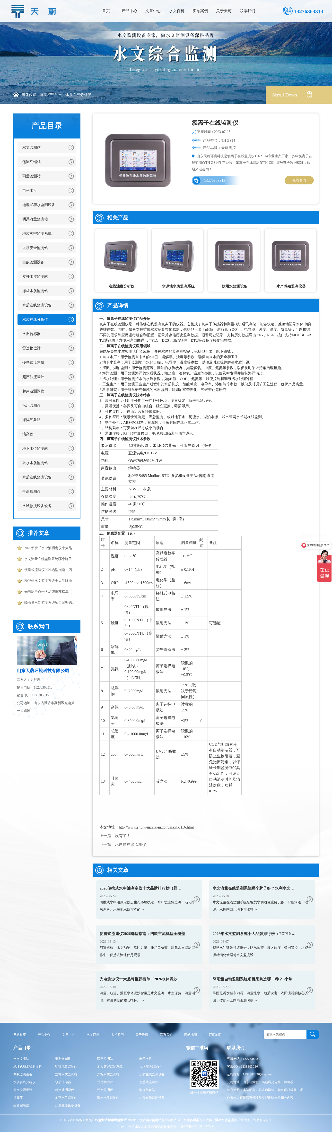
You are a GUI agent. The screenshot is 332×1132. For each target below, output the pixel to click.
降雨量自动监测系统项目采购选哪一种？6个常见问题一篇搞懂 (50, 603)
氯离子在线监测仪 (121, 318)
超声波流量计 (33, 377)
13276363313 (214, 180)
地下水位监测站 (35, 448)
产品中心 (129, 11)
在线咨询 (299, 180)
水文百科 (176, 11)
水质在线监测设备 (37, 305)
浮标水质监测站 (35, 291)
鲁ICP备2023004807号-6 (197, 1126)
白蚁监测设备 (33, 262)
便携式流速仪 (33, 362)
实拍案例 (200, 11)
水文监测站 (31, 147)
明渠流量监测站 (35, 219)
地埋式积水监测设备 (38, 205)
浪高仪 (27, 434)
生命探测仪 (31, 491)
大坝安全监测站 (35, 248)
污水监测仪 (31, 405)
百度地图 (215, 1035)
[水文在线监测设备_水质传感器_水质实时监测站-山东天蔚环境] (35, 10)
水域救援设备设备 (37, 506)
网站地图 (190, 1035)
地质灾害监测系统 (37, 233)
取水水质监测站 (35, 463)
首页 (106, 11)
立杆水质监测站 (35, 276)
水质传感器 (31, 334)
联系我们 (247, 11)
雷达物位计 (31, 348)
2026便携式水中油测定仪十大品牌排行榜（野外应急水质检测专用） (50, 548)
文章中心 (153, 11)
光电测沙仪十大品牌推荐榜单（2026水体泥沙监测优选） (50, 592)
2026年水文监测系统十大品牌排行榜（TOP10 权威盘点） (50, 581)
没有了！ (123, 836)
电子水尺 (29, 190)
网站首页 (19, 1035)
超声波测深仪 (33, 391)
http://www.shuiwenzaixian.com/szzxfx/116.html (156, 827)
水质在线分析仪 (78, 95)
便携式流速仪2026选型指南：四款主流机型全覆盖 (50, 570)
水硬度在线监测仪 (130, 844)
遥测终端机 (31, 162)
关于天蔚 (224, 11)
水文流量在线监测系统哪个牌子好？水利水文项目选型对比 (50, 559)
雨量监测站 (31, 176)
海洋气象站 (31, 420)
